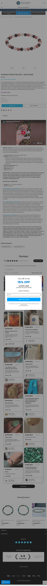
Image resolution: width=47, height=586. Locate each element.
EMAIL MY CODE (23, 299)
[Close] (40, 276)
